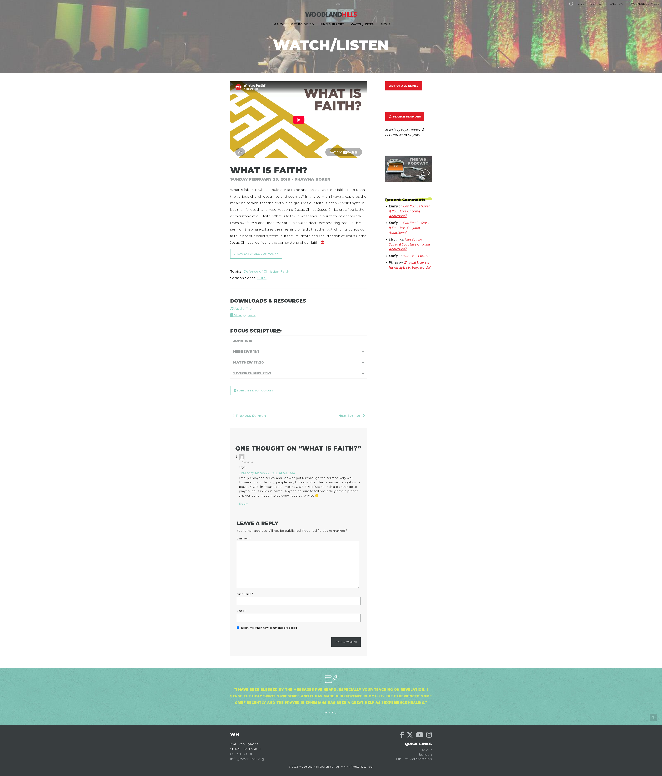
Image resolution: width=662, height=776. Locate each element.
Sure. (262, 278)
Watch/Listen (362, 24)
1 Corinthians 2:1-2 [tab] (252, 373)
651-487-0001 (241, 754)
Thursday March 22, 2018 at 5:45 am (267, 473)
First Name (244, 594)
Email (240, 610)
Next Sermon (350, 415)
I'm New (278, 24)
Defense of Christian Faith (266, 271)
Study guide (244, 315)
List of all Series (404, 86)
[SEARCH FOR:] (571, 3)
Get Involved (302, 24)
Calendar (616, 3)
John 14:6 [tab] (242, 341)
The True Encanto (417, 256)
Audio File (242, 309)
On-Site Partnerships (414, 759)
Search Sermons (406, 116)
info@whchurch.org (247, 759)
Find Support (332, 24)
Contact (597, 3)
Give (581, 3)
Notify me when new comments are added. (269, 627)
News (385, 24)
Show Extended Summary (255, 253)
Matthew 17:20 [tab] (248, 362)
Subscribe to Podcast (255, 390)
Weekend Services (645, 3)
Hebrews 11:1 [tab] (246, 351)
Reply (243, 503)
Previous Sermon (250, 415)
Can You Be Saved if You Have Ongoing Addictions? (409, 211)
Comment (244, 538)
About (427, 750)
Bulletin (425, 754)
